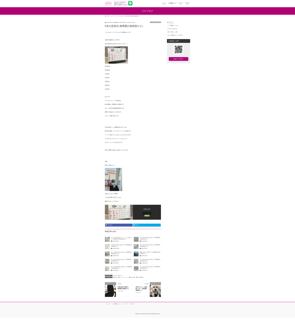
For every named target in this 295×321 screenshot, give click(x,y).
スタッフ (125, 303)
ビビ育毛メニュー (117, 303)
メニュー (108, 303)
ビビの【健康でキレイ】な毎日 (175, 35)
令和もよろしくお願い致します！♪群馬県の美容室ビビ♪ (142, 288)
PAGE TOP (287, 310)
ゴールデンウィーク (124, 277)
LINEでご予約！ (178, 59)
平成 (139, 277)
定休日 (116, 277)
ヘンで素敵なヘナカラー (173, 25)
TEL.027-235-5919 (120, 2)
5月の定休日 (132, 277)
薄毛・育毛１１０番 (172, 32)
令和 (143, 277)
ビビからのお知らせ (155, 22)
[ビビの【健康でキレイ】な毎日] (110, 289)
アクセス (132, 303)
